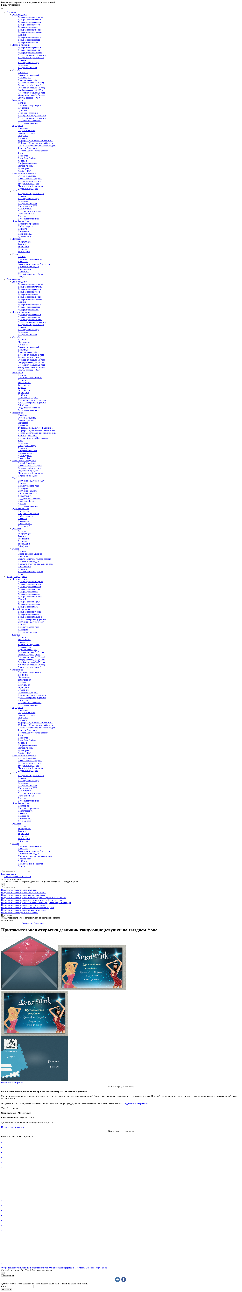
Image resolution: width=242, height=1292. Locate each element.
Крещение (23, 138)
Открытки (12, 12)
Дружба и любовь (20, 221)
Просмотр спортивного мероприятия (35, 564)
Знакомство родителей (28, 75)
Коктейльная (24, 390)
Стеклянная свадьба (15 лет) (31, 88)
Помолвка (23, 72)
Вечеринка (17, 100)
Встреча (22, 531)
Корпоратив (23, 108)
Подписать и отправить (12, 1082)
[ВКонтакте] (117, 1279)
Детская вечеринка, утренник (32, 55)
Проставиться (24, 269)
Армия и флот (24, 171)
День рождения (19, 14)
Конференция (24, 241)
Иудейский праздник (28, 188)
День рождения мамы (28, 42)
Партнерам (80, 1268)
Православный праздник (30, 178)
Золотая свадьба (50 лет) (29, 98)
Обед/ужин (23, 405)
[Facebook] (123, 1279)
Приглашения (13, 279)
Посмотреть (27, 923)
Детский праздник (21, 45)
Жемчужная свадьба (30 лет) (31, 95)
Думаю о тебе (24, 236)
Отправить (38, 923)
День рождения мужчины (30, 19)
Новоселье (23, 261)
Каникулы (23, 65)
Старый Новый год (27, 130)
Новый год (23, 128)
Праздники (17, 125)
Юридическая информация (61, 1268)
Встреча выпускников (28, 123)
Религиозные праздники (24, 173)
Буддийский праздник (28, 183)
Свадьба (16, 70)
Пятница (22, 103)
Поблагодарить (25, 226)
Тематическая (24, 385)
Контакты (25, 1268)
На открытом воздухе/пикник (32, 115)
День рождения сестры (29, 40)
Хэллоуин (22, 161)
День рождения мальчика (30, 32)
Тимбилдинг (24, 251)
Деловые (16, 239)
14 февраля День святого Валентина (35, 140)
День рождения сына (28, 27)
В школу (22, 60)
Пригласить (23, 511)
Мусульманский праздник (30, 186)
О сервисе (6, 1268)
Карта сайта (101, 1268)
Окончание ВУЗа (26, 213)
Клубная (22, 387)
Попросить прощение (28, 224)
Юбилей (22, 35)
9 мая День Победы (27, 158)
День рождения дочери (29, 25)
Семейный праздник (28, 113)
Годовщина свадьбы (27, 80)
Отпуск (21, 276)
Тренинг (22, 244)
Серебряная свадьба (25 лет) (31, 93)
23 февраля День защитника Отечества (36, 143)
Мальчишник (24, 342)
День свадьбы (24, 77)
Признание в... (25, 234)
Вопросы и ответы (39, 1268)
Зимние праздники (27, 133)
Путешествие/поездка (28, 266)
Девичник (23, 339)
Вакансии (90, 1268)
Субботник (23, 110)
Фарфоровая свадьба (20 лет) (31, 90)
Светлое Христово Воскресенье (33, 150)
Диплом (22, 216)
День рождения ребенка (29, 22)
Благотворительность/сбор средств (34, 264)
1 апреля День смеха (27, 148)
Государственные (26, 166)
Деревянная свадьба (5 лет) (31, 82)
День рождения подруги (29, 37)
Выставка (22, 249)
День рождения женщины (30, 17)
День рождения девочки (29, 30)
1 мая (20, 153)
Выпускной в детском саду (31, 57)
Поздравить (23, 231)
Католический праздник (29, 181)
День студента (25, 168)
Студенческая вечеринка (29, 120)
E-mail (4, 1286)
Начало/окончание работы (30, 274)
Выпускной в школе (27, 67)
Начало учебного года (28, 62)
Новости (15, 1268)
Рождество (23, 135)
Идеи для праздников (17, 576)
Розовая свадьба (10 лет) (29, 85)
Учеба (15, 191)
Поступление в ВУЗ (27, 206)
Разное (15, 254)
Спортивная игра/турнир (30, 105)
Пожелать (22, 229)
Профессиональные (27, 163)
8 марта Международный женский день (37, 145)
